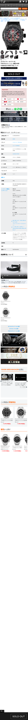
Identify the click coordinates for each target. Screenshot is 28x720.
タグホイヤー (4, 59)
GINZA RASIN (4, 2)
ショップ (14, 5)
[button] (27, 381)
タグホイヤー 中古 (23, 19)
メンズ (13, 20)
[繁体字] (8, 102)
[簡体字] (20, 99)
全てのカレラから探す (14, 328)
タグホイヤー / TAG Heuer (17, 142)
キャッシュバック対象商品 (20, 20)
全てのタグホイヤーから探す (14, 326)
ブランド (2, 5)
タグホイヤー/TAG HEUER (15, 18)
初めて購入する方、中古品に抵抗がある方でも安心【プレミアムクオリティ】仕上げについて (19, 223)
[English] (8, 99)
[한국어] (20, 102)
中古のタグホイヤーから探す (14, 331)
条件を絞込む (24, 8)
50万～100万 (7, 21)
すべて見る (23, 387)
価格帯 (2, 21)
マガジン (25, 5)
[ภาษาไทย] (8, 104)
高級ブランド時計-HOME (4, 18)
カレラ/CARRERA (4, 19)
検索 (20, 8)
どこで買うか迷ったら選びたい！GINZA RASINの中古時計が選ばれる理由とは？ (19, 228)
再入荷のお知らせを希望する (14, 78)
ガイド (20, 5)
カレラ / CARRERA (16, 145)
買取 (8, 5)
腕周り (2, 177)
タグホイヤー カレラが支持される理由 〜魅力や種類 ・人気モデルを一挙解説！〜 (20, 384)
